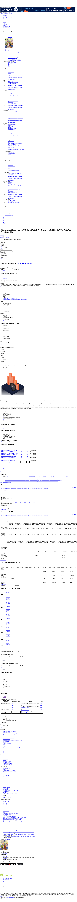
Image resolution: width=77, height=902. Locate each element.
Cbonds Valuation (6, 739)
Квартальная (5, 517)
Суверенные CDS (11, 113)
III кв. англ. (8, 598)
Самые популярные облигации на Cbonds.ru (12, 747)
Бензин (9, 163)
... (3, 226)
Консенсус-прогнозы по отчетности (15, 173)
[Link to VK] (3, 870)
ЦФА (4, 19)
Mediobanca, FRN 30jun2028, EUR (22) (9, 454)
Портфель (5, 15)
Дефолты (9, 125)
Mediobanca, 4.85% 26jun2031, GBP (8, 460)
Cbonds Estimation (6, 736)
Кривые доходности (7, 18)
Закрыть (2, 29)
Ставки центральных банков (13, 145)
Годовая (4, 518)
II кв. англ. (8, 597)
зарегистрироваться (10, 897)
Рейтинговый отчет (25, 707)
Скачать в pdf (23, 817)
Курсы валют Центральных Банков (15, 143)
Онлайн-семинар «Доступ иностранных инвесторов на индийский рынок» (18, 832)
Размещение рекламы (7, 878)
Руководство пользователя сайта (9, 816)
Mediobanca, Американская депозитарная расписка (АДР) (15, 299)
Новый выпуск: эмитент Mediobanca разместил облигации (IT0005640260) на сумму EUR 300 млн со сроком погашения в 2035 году (32, 478)
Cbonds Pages (10, 70)
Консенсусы (5, 16)
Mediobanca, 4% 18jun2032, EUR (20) (8, 458)
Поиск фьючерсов (12, 111)
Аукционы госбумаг (12, 128)
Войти (1, 13)
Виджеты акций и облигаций (14, 189)
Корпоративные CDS (12, 114)
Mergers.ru (5, 858)
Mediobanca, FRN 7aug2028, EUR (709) (9, 448)
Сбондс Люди (6, 27)
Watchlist (4, 25)
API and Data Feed (11, 200)
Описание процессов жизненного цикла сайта (12, 818)
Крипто (5, 23)
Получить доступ (4, 371)
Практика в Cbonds (7, 814)
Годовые (4, 491)
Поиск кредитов (11, 91)
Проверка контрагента (12, 192)
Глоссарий (10, 37)
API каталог (10, 201)
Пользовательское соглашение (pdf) (10, 882)
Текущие (4, 696)
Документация (11, 203)
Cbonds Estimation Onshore (8, 738)
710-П (4, 776)
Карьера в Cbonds (6, 815)
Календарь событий (12, 124)
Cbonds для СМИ (11, 36)
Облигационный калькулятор (14, 186)
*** (1, 246)
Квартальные (5, 490)
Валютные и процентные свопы (14, 116)
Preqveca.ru (5, 860)
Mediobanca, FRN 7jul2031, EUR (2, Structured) (10, 453)
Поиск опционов (11, 112)
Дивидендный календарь (13, 82)
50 (3, 468)
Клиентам (5, 880)
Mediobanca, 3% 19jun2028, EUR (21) (8, 457)
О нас (4, 812)
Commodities (10, 165)
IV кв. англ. (8, 599)
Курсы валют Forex (12, 144)
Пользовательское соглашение (9, 881)
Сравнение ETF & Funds (13, 101)
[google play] (12, 865)
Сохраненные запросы (12, 187)
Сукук (9, 66)
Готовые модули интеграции (13, 202)
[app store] (4, 865)
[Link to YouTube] (3, 868)
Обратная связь (6, 879)
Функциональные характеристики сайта (11, 817)
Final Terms (5, 278)
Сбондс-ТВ (5, 24)
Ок (1, 896)
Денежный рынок (11, 129)
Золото (4, 22)
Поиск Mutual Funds (12, 103)
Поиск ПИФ (10, 102)
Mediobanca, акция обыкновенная (10, 298)
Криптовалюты (11, 142)
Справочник (3, 265)
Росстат (9, 154)
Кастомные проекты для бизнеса (14, 204)
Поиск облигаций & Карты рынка (15, 57)
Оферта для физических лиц (8, 819)
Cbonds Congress (14, 830)
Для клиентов (6, 811)
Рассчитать (2, 270)
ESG (9, 65)
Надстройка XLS (6, 26)
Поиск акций (10, 81)
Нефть (9, 162)
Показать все (3, 286)
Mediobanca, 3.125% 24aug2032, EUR (8, 456)
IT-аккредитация (6, 822)
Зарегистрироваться (7, 13)
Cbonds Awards (11, 72)
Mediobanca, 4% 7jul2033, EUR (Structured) (9, 451)
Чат (8, 190)
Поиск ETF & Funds (12, 99)
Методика (74, 487)
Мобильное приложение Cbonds (14, 185)
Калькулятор (5, 826)
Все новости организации (5, 482)
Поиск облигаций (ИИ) (8, 17)
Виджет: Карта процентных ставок (10, 793)
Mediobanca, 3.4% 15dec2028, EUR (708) (9, 450)
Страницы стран (11, 152)
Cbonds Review (6, 803)
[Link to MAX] (3, 871)
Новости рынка (11, 32)
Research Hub (10, 33)
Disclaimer (5, 883)
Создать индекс (6, 788)
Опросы (9, 73)
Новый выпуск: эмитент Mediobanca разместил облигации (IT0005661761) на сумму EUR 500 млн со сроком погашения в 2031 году (32, 477)
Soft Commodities (11, 166)
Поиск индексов (11, 141)
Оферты (9, 127)
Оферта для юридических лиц (9, 820)
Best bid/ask (5, 20)
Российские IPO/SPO (12, 83)
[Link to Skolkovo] (6, 876)
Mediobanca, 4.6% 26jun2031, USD (8, 461)
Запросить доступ (9, 215)
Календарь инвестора (12, 131)
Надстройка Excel (6, 768)
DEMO (6, 209)
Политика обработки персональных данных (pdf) (13, 821)
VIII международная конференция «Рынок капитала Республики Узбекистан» (19, 836)
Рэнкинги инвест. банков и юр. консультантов (17, 69)
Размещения (10, 126)
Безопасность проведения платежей (10, 813)
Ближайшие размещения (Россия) (14, 60)
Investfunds (5, 856)
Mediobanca (5, 289)
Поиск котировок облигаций (14, 59)
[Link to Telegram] (3, 867)
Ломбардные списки (12, 67)
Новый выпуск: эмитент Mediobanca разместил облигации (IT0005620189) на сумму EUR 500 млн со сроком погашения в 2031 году (32, 481)
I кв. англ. (8, 592)
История (4, 697)
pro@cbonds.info (3, 853)
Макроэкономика (11, 153)
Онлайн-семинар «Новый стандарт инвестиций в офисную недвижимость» (18, 834)
